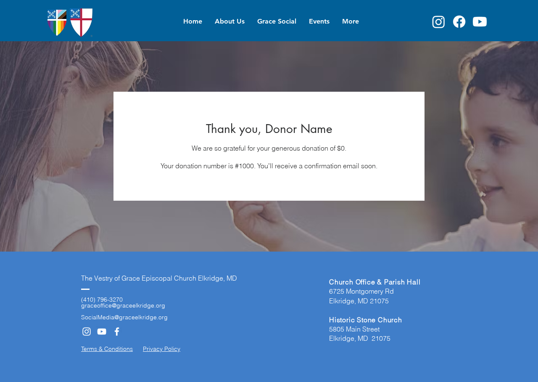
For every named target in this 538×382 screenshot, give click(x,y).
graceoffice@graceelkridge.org (123, 305)
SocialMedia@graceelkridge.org (124, 317)
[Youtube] (480, 21)
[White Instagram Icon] (86, 331)
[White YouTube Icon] (101, 331)
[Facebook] (459, 21)
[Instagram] (438, 21)
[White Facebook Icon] (116, 331)
